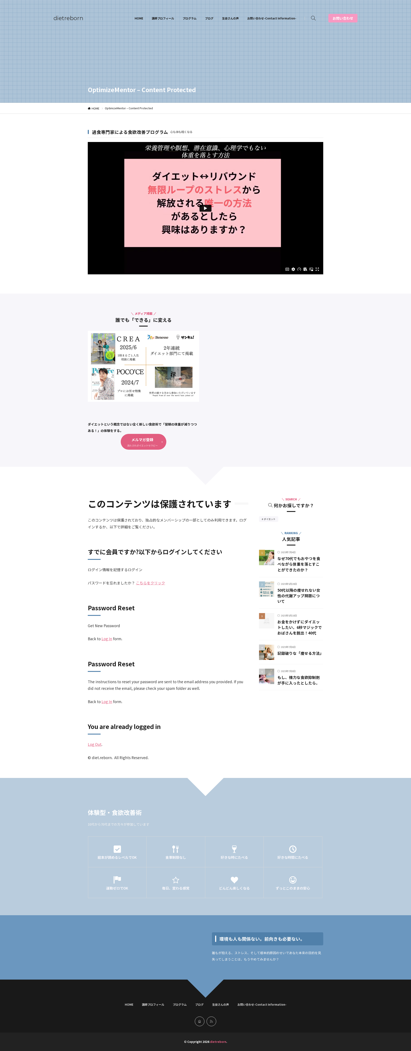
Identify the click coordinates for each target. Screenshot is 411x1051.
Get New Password (104, 625)
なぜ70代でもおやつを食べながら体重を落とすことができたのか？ (298, 564)
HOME (139, 18)
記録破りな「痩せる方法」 (300, 653)
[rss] (211, 1021)
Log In (106, 638)
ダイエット (271, 519)
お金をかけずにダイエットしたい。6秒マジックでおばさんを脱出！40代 (299, 627)
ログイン (135, 569)
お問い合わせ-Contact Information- (271, 18)
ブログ (209, 18)
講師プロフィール (163, 18)
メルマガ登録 (142, 439)
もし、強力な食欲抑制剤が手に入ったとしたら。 (298, 680)
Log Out (94, 744)
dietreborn (68, 18)
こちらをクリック (150, 582)
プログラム (190, 18)
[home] (199, 1021)
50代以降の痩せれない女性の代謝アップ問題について (298, 596)
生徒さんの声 (230, 18)
